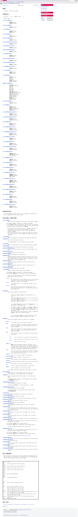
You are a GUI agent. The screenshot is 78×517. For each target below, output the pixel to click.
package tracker (44, 8)
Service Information (20, 1)
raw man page (44, 9)
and (8, 343)
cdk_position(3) (24, 504)
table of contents (45, 12)
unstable (43, 20)
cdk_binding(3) (10, 504)
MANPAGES (4, 0)
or (9, 278)
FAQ (14, 1)
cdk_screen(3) (31, 504)
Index (4, 1)
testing (5, 3)
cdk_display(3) (17, 504)
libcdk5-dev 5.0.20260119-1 (27, 509)
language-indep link (45, 6)
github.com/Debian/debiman (14, 515)
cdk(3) (5, 504)
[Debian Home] (1, 2)
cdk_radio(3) (5, 5)
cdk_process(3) (28, 426)
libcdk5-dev (7, 3)
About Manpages (9, 1)
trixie (42, 17)
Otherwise (8, 285)
